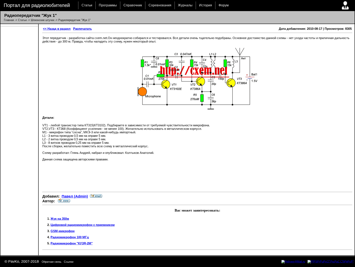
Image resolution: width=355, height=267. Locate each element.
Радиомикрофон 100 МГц (70, 237)
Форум (224, 5)
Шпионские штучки (42, 20)
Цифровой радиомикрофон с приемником (83, 225)
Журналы (185, 5)
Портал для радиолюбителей (37, 5)
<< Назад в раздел (57, 28)
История (205, 5)
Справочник (132, 5)
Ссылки (68, 261)
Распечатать (82, 28)
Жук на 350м (60, 218)
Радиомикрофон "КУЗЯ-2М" (72, 243)
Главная (9, 20)
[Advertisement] (197, 176)
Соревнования (160, 5)
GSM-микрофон (63, 231)
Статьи (87, 5)
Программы (108, 5)
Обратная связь (51, 261)
